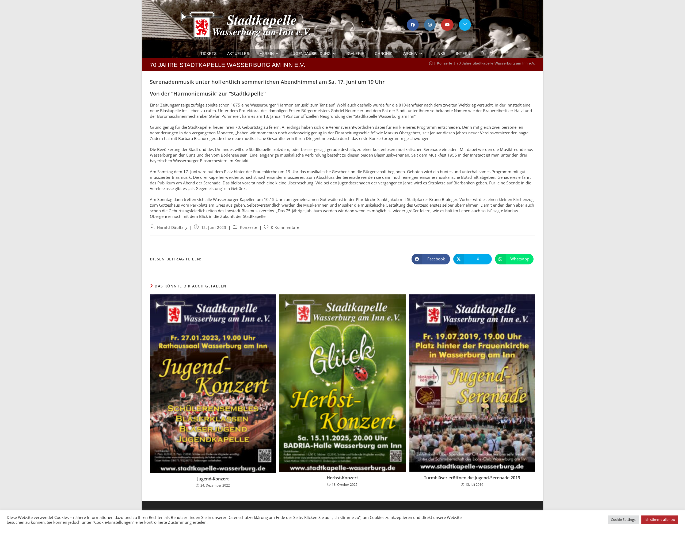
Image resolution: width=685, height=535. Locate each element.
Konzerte (248, 227)
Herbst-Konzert (342, 477)
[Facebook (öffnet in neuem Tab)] (413, 25)
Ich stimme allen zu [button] (660, 519)
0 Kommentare (285, 227)
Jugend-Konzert (213, 478)
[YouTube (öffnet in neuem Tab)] (447, 25)
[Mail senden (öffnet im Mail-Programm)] (465, 24)
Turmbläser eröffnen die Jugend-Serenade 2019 (472, 477)
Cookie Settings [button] (623, 519)
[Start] (431, 63)
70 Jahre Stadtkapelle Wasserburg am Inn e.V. (495, 63)
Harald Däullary (172, 227)
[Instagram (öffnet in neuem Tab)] (430, 25)
